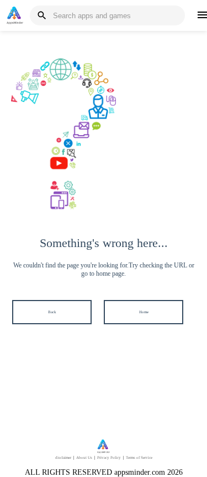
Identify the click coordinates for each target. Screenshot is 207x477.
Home (143, 312)
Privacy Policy (109, 457)
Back (52, 312)
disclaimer (63, 457)
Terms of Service (139, 457)
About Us (84, 457)
